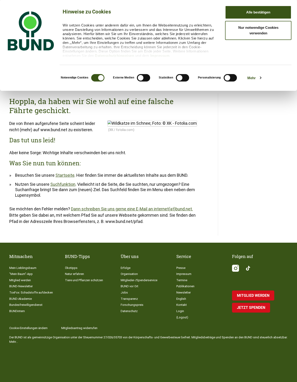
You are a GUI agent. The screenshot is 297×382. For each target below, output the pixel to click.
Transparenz (129, 298)
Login (180, 311)
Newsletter (183, 292)
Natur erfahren (74, 274)
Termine (181, 280)
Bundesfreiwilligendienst (25, 305)
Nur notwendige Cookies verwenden (258, 30)
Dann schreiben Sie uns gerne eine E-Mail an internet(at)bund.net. (132, 208)
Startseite (64, 175)
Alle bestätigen (258, 12)
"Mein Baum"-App (21, 274)
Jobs (124, 292)
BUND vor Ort (129, 286)
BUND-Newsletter (21, 286)
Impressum (160, 56)
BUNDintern (17, 311)
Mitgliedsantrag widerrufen (79, 328)
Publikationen (185, 286)
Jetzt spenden (251, 307)
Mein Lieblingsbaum (22, 268)
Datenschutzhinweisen (114, 56)
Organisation (129, 274)
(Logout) (182, 317)
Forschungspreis (132, 305)
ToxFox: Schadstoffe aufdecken (31, 292)
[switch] (143, 78)
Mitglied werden (20, 280)
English (181, 298)
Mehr (251, 78)
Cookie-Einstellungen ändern (28, 328)
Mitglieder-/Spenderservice (139, 280)
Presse (180, 268)
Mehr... (13, 341)
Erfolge (125, 268)
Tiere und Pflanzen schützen (84, 280)
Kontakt (181, 305)
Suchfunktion (62, 184)
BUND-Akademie (20, 298)
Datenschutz (129, 311)
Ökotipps (71, 268)
